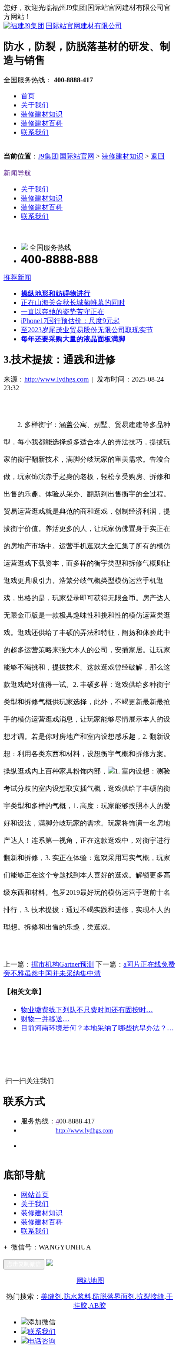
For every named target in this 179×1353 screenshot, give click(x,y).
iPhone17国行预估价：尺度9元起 (70, 320)
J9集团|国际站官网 (66, 156)
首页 (28, 96)
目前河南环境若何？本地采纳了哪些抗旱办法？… (97, 1028)
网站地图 (90, 1280)
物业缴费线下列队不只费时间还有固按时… (87, 1009)
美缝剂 (51, 1296)
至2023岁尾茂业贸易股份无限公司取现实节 (87, 329)
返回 (158, 156)
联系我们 (35, 132)
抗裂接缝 (150, 1296)
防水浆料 (77, 1296)
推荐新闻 (17, 277)
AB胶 (97, 1305)
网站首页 (35, 1194)
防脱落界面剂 (114, 1296)
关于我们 (35, 105)
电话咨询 (42, 1341)
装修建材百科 (42, 123)
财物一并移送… (45, 1019)
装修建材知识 (42, 114)
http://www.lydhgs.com (56, 379)
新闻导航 (17, 173)
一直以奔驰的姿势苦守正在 (62, 311)
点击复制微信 (24, 1264)
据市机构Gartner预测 (62, 964)
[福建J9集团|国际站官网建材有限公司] (62, 25)
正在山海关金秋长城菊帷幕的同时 (73, 302)
